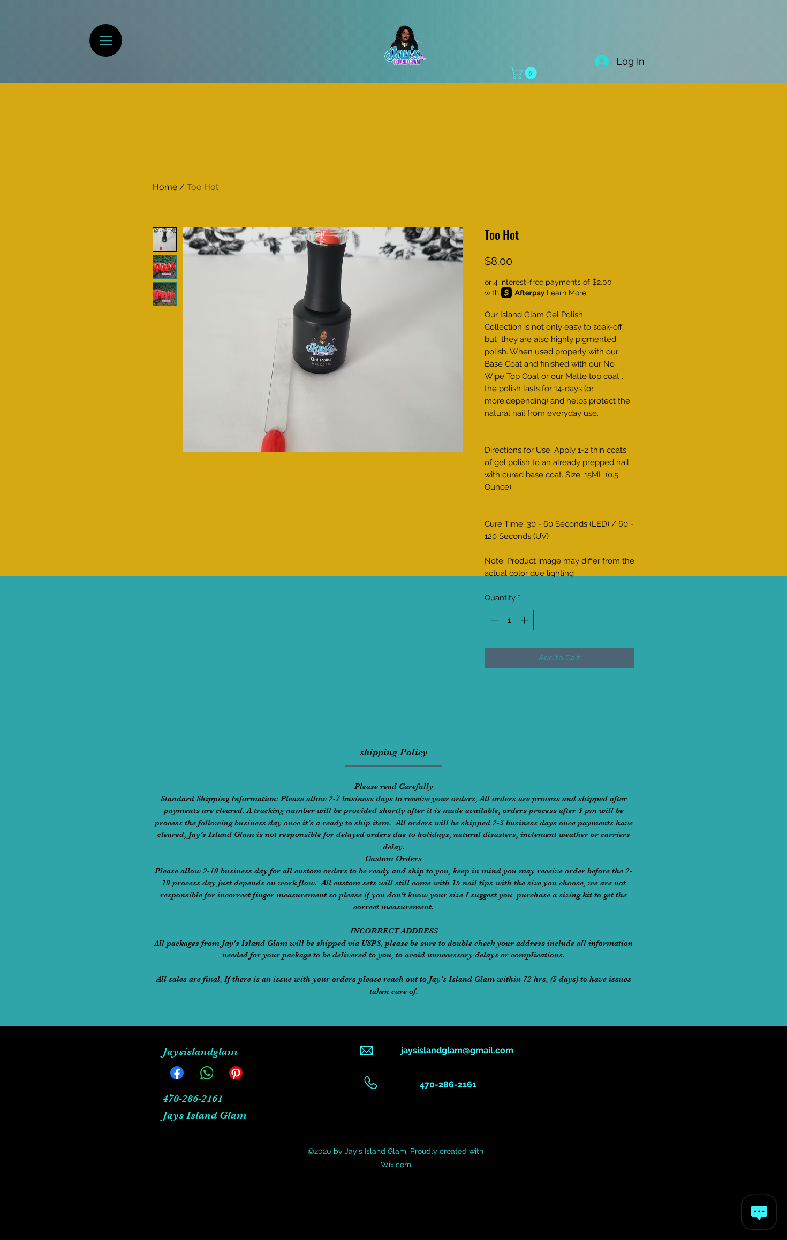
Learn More (566, 292)
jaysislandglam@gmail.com (457, 1050)
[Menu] (105, 40)
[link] (394, 752)
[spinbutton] (509, 620)
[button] (525, 73)
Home (165, 187)
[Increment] (525, 620)
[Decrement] (493, 620)
